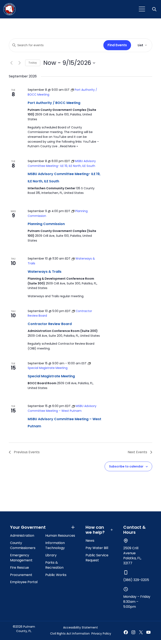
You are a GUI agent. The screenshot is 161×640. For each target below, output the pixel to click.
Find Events (117, 45)
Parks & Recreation (54, 565)
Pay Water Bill (97, 547)
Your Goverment (28, 527)
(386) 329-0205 (136, 579)
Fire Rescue (19, 567)
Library (51, 555)
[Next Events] (19, 62)
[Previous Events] (11, 62)
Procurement (21, 574)
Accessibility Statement (80, 627)
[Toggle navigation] (141, 9)
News (90, 540)
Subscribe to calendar (126, 466)
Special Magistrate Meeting (51, 376)
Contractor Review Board (50, 323)
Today (33, 62)
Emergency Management (21, 558)
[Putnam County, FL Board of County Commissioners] (9, 9)
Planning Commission (46, 223)
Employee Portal (24, 582)
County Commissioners (22, 545)
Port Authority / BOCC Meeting (54, 102)
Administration (22, 535)
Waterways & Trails (44, 271)
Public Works (55, 574)
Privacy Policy (101, 633)
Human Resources (60, 535)
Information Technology (55, 545)
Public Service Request (97, 558)
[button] (154, 9)
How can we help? (95, 529)
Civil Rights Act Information (70, 633)
